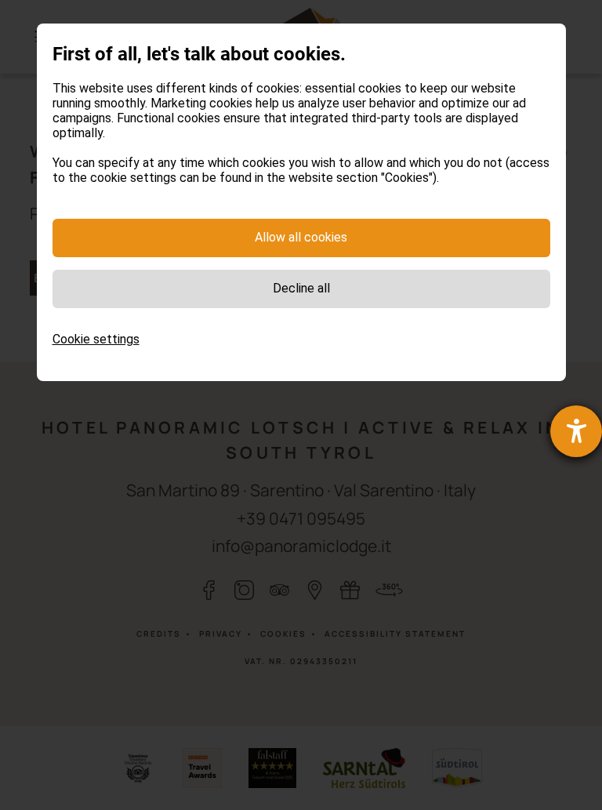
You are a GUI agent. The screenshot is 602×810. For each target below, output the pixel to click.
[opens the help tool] (576, 431)
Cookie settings (96, 339)
